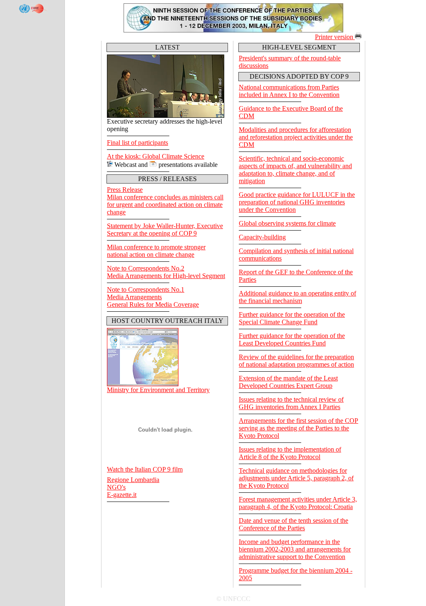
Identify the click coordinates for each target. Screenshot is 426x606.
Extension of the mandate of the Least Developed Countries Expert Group (288, 382)
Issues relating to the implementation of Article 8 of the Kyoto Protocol (290, 453)
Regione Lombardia (133, 479)
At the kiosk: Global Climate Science (155, 156)
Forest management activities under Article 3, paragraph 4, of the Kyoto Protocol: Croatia (298, 503)
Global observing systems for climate (287, 223)
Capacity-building (262, 237)
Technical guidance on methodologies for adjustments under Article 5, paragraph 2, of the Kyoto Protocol (296, 478)
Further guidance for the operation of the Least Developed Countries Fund (292, 339)
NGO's (116, 487)
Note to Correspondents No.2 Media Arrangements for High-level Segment (166, 272)
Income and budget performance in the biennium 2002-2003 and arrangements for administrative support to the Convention (295, 549)
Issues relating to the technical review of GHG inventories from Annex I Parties (291, 403)
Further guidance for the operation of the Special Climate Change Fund (292, 318)
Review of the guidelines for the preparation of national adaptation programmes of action (296, 360)
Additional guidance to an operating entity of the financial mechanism (297, 297)
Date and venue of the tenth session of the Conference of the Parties (293, 524)
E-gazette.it (121, 494)
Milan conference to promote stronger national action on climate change (156, 250)
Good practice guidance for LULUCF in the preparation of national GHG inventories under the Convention (297, 202)
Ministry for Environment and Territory (158, 389)
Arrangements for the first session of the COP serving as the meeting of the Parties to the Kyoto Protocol (298, 428)
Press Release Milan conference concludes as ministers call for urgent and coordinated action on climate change (165, 201)
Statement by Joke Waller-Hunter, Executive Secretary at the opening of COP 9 (165, 229)
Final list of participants (137, 142)
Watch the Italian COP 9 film (145, 469)
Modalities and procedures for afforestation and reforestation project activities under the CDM (296, 137)
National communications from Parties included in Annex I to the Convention (289, 91)
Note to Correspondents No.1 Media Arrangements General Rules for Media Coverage (153, 297)
